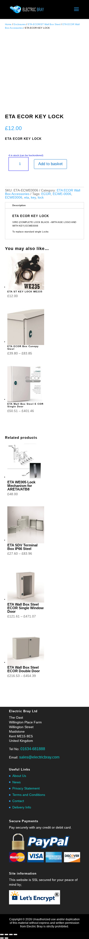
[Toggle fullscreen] (6, 934)
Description (19, 205)
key (33, 197)
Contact (18, 801)
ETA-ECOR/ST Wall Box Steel (44, 24)
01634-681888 (32, 749)
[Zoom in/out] (2, 934)
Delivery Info (21, 807)
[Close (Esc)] (15, 934)
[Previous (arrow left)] (2, 938)
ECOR (46, 194)
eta (26, 197)
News (16, 782)
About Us (19, 776)
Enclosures (20, 24)
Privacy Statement (26, 788)
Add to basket (50, 164)
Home (8, 24)
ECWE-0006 (62, 194)
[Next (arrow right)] (6, 938)
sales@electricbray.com (39, 757)
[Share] (11, 934)
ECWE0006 (13, 197)
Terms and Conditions (28, 795)
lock (41, 197)
